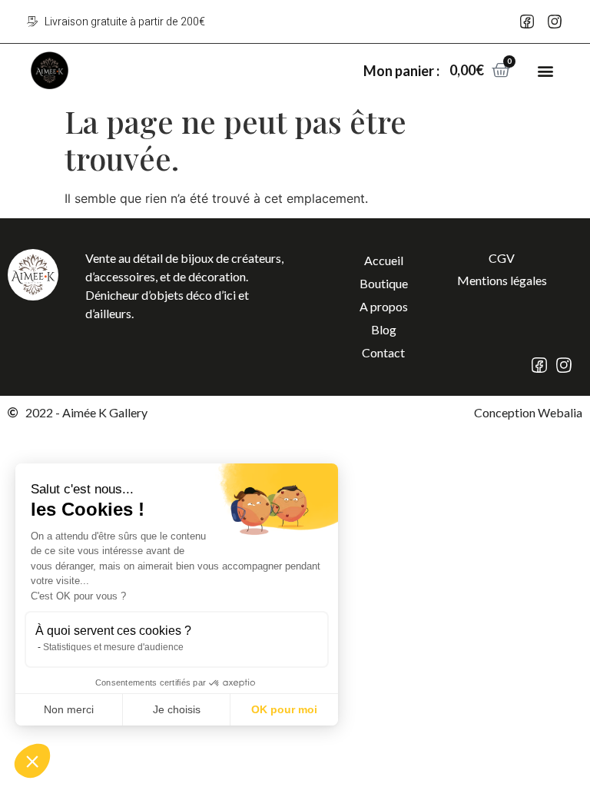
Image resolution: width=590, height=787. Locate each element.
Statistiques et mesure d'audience (113, 647)
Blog (383, 329)
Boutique (384, 283)
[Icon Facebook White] (539, 365)
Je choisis (177, 709)
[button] (546, 70)
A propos (384, 306)
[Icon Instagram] (554, 21)
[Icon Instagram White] (564, 365)
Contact (383, 352)
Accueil (383, 260)
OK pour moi (284, 709)
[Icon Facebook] (527, 21)
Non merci (69, 709)
